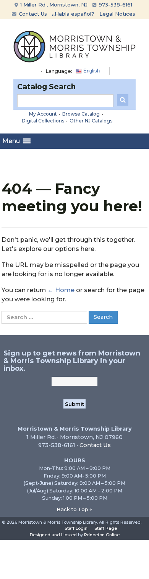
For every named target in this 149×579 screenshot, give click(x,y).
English (91, 71)
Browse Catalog (81, 114)
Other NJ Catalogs (91, 121)
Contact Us (32, 14)
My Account (43, 114)
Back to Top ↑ (74, 509)
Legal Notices (117, 14)
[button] (11, 141)
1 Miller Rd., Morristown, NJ (53, 5)
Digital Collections (43, 121)
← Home (60, 290)
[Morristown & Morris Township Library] (74, 46)
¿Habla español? (73, 14)
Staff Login (76, 528)
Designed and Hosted (53, 534)
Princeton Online (102, 534)
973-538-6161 (114, 5)
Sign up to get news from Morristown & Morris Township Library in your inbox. (71, 360)
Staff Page (105, 528)
